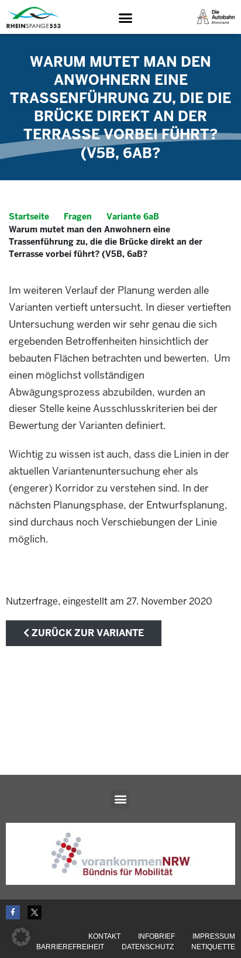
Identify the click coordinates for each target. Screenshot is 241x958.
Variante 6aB (132, 216)
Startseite (29, 216)
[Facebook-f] (13, 912)
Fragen (78, 216)
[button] (125, 17)
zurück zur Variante (86, 633)
